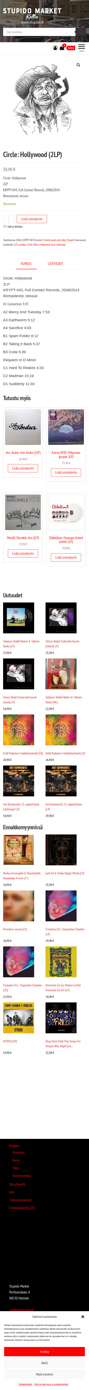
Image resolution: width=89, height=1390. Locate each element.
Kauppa (14, 1145)
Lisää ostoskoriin (32, 219)
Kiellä (44, 1363)
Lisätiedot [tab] (55, 263)
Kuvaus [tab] (26, 263)
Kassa (16, 1160)
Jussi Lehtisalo (58, 244)
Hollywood (45, 244)
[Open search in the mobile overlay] (44, 32)
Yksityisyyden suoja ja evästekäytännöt (51, 1384)
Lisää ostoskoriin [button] (23, 468)
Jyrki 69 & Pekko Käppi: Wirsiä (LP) (65, 873)
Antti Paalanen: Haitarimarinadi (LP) (65, 753)
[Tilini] (55, 48)
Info (11, 1192)
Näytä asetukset (44, 1374)
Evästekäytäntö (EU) (22, 1207)
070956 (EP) (10, 1041)
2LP (15, 244)
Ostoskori (18, 1152)
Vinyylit (70, 240)
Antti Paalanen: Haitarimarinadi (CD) (23, 753)
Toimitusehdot (21, 1175)
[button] (83, 1317)
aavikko (22, 244)
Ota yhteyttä (17, 1184)
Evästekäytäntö (25, 1384)
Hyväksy (44, 1352)
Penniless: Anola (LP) (15, 929)
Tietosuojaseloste (20, 1200)
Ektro (35, 244)
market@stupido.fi (21, 1309)
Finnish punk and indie (54, 240)
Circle (29, 244)
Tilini (15, 1168)
